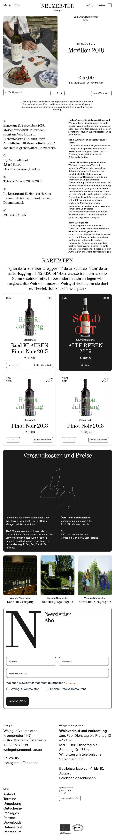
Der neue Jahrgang (20, 602)
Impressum (12, 832)
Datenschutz (13, 827)
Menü (7, 5)
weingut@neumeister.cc (22, 749)
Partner (9, 818)
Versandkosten (95, 82)
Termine (9, 799)
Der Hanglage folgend (57, 602)
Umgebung (12, 803)
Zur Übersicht (13, 92)
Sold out (85, 365)
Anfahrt (9, 794)
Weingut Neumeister (25, 689)
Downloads (12, 822)
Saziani (104, 5)
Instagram (11, 763)
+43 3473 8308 (15, 745)
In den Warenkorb (101, 93)
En (92, 5)
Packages (11, 813)
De (88, 5)
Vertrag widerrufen (70, 798)
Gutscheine (12, 808)
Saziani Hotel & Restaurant (68, 689)
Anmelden (17, 701)
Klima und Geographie (95, 602)
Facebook (31, 763)
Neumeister (57, 7)
